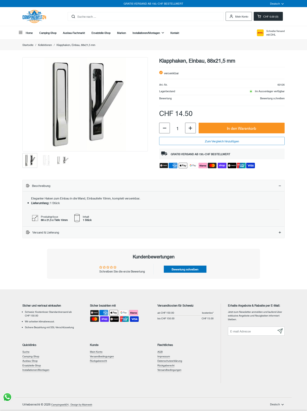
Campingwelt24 (60, 404)
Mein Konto (241, 16)
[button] (268, 16)
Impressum (163, 356)
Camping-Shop (30, 356)
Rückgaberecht (98, 360)
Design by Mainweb (80, 404)
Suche (25, 351)
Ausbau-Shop (30, 360)
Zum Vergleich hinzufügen (222, 141)
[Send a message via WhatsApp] (7, 397)
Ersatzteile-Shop (31, 365)
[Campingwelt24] (34, 16)
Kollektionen (45, 45)
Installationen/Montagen (35, 369)
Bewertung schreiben (272, 98)
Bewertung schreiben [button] (185, 269)
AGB (160, 351)
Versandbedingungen (102, 356)
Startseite (27, 45)
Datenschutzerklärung (169, 360)
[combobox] (145, 16)
